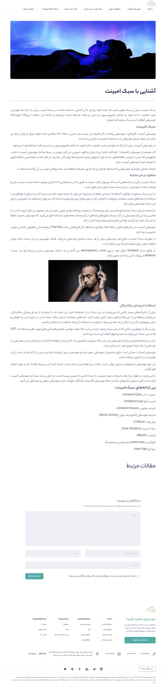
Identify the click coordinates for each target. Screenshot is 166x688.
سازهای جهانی (114, 9)
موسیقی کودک (134, 9)
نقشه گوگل (42, 653)
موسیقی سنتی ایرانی (93, 9)
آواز (89, 629)
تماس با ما (43, 634)
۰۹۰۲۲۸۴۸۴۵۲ (110, 653)
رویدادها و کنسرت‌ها (61, 634)
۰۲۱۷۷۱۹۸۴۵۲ (145, 653)
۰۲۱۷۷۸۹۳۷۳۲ (131, 653)
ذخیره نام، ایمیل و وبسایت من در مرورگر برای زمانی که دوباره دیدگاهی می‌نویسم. (103, 576)
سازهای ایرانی (107, 629)
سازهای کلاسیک (106, 624)
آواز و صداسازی (71, 9)
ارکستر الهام (43, 629)
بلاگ (67, 629)
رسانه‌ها (65, 624)
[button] (147, 669)
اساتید (150, 9)
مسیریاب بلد (32, 653)
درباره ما (44, 624)
